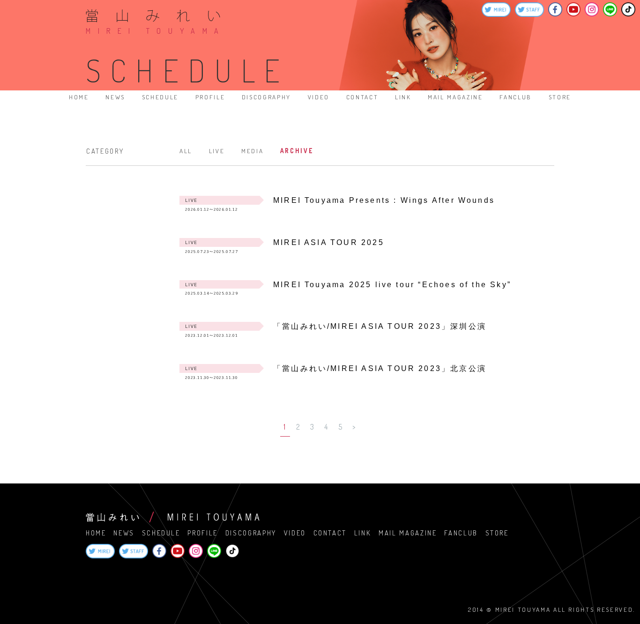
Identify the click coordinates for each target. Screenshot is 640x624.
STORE (560, 97)
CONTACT (362, 97)
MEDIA (252, 151)
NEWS (115, 97)
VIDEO (318, 97)
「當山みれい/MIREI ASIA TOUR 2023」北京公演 (379, 368)
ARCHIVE (296, 151)
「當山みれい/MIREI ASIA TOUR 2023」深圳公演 (379, 326)
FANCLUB (515, 97)
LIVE (217, 151)
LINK (403, 97)
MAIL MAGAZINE (455, 97)
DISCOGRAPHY (266, 97)
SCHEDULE (160, 97)
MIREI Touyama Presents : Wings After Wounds (384, 200)
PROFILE (210, 97)
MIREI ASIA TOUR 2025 (328, 242)
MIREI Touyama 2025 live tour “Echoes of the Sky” (392, 285)
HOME (79, 97)
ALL (185, 151)
